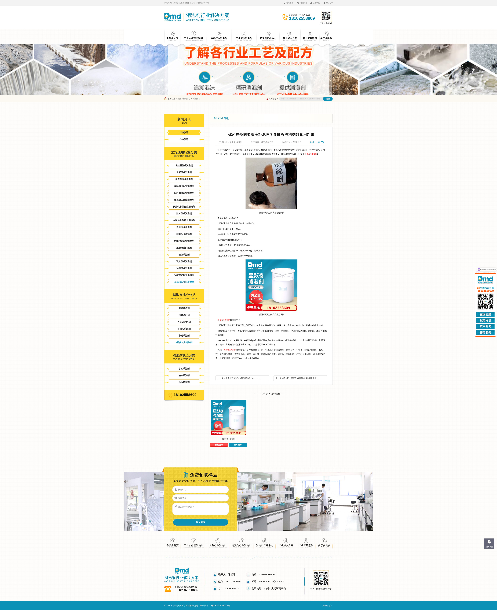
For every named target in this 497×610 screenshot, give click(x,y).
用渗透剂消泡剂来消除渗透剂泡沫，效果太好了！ (244, 378)
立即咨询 (238, 445)
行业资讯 (196, 99)
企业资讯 (184, 139)
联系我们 (316, 3)
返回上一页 (315, 142)
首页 (179, 99)
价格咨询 (219, 445)
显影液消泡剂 (311, 154)
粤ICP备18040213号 (220, 605)
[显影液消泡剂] (228, 435)
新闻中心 (186, 99)
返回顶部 (489, 546)
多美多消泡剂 (230, 350)
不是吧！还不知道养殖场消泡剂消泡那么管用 (301, 378)
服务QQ (329, 3)
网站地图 (289, 3)
